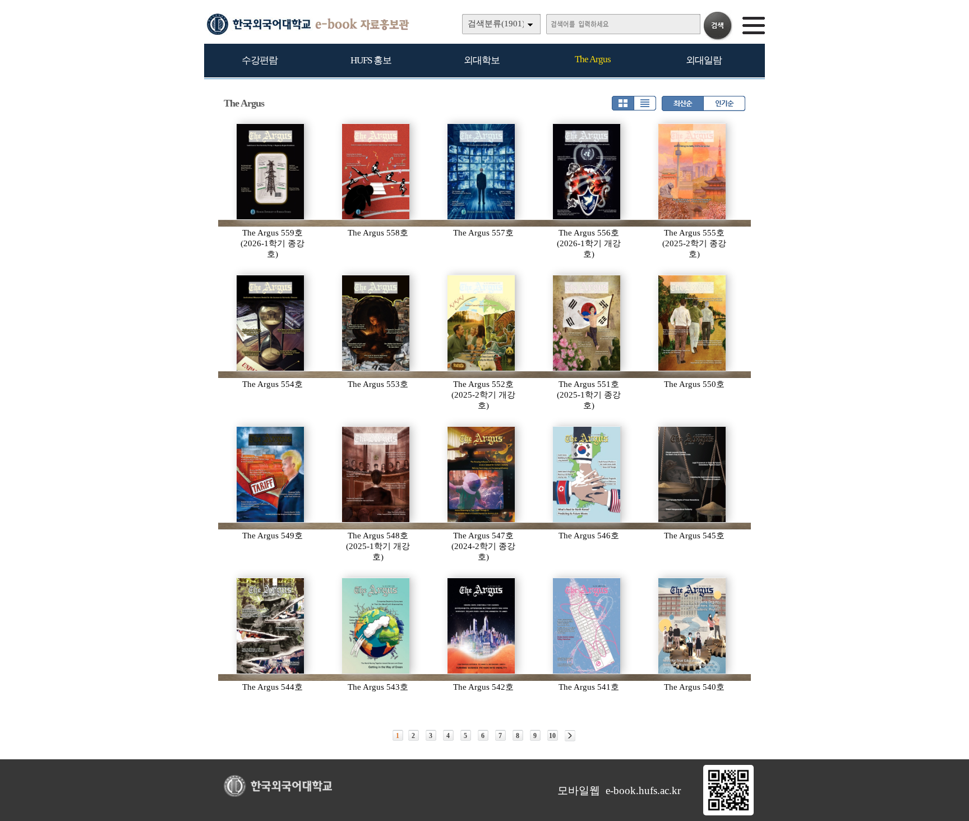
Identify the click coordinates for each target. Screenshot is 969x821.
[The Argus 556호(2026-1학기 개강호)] (587, 171)
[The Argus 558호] (376, 171)
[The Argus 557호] (481, 171)
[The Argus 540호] (692, 626)
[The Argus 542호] (481, 626)
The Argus (593, 59)
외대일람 (704, 60)
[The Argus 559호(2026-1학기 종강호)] (271, 171)
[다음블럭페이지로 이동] (570, 736)
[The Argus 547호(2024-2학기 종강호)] (481, 474)
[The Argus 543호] (376, 626)
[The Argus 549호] (271, 474)
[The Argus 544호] (271, 626)
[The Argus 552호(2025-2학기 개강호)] (481, 323)
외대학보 (482, 60)
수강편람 (260, 60)
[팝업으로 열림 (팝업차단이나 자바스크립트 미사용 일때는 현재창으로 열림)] (728, 813)
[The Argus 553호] (376, 323)
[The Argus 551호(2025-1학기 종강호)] (587, 323)
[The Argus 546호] (587, 474)
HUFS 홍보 (370, 60)
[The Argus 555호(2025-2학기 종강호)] (692, 171)
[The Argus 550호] (692, 323)
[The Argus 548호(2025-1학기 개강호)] (376, 474)
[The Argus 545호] (692, 474)
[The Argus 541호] (587, 626)
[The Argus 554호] (271, 323)
